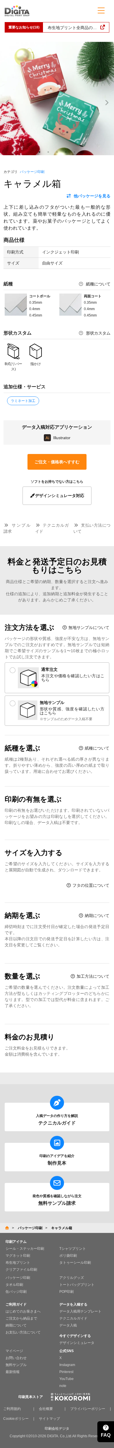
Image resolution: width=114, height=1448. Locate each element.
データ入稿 (68, 1325)
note (62, 1386)
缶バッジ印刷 (16, 1292)
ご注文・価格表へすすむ (57, 462)
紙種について (98, 284)
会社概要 (46, 1409)
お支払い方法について (23, 1332)
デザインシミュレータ (76, 1343)
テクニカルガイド (73, 1318)
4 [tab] (66, 152)
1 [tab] (39, 152)
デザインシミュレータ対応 (59, 495)
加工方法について (92, 976)
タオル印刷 (14, 1285)
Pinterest (66, 1372)
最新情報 (13, 1372)
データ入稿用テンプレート (80, 1311)
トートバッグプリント (76, 1285)
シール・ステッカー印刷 (25, 1249)
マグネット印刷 (18, 1256)
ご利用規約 (12, 1409)
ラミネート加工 (23, 401)
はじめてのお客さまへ (23, 1311)
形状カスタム (98, 333)
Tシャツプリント (72, 1249)
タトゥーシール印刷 (75, 1263)
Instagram (67, 1365)
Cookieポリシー (16, 1419)
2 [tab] (48, 152)
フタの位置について (90, 885)
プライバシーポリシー (87, 1409)
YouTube (66, 1379)
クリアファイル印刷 (21, 1270)
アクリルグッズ (71, 1278)
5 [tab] (74, 152)
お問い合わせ (16, 1358)
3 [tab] (57, 152)
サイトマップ (49, 1419)
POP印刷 (66, 1292)
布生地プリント (18, 1263)
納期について (96, 915)
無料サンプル (16, 1365)
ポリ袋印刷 (68, 1256)
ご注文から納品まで (21, 1318)
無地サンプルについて (88, 627)
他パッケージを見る (92, 196)
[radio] (57, 677)
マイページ (14, 1351)
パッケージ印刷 (32, 172)
